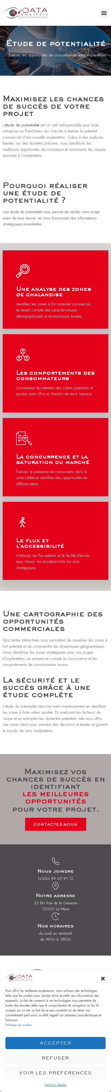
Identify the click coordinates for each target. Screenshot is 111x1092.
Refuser (55, 1058)
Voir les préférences (55, 1072)
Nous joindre (55, 871)
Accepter (55, 1043)
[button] (103, 978)
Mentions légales (55, 1085)
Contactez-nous (56, 824)
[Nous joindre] (55, 861)
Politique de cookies (18, 1025)
